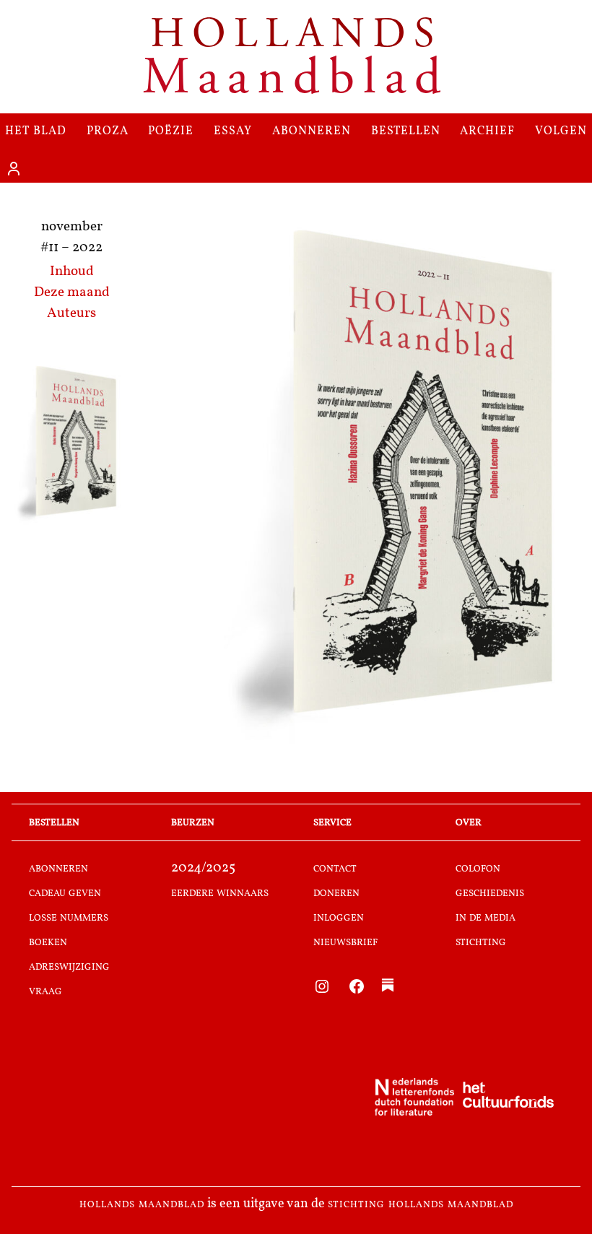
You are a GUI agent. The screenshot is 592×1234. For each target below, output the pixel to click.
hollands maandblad (141, 1204)
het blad (35, 130)
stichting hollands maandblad (420, 1204)
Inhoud (72, 272)
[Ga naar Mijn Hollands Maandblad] (13, 169)
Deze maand (72, 293)
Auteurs (71, 314)
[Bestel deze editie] (71, 443)
